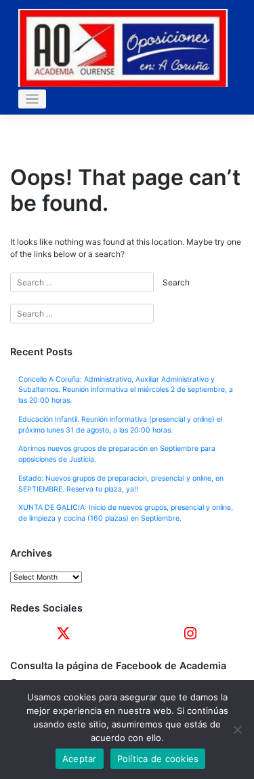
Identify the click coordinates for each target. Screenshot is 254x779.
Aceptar (79, 758)
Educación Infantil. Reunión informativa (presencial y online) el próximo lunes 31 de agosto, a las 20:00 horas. (120, 425)
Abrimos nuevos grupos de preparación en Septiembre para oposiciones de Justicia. (116, 454)
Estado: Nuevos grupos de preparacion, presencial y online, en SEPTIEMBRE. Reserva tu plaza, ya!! (121, 484)
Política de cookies (158, 758)
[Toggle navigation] (32, 99)
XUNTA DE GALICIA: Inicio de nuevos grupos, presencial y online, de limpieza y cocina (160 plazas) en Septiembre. (125, 513)
